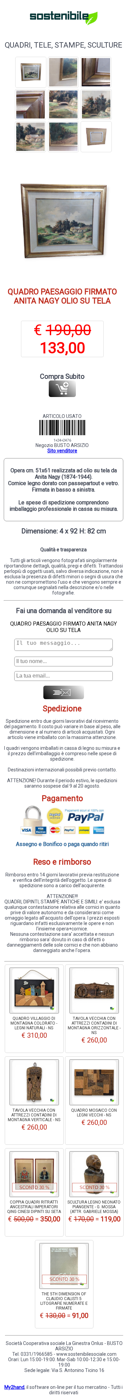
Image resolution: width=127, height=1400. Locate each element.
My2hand (14, 1387)
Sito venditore (62, 450)
